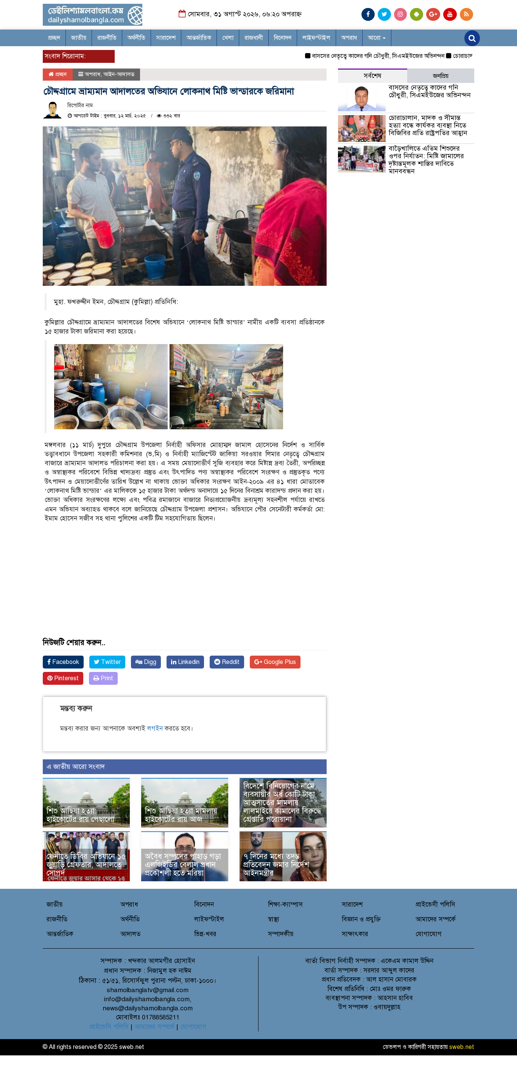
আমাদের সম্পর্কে (436, 919)
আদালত (130, 934)
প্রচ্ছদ (54, 38)
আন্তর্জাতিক (199, 38)
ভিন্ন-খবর (205, 934)
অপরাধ (349, 38)
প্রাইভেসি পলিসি (109, 1027)
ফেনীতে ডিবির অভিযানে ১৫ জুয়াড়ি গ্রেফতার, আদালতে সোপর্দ (86, 865)
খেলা (228, 38)
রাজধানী (253, 38)
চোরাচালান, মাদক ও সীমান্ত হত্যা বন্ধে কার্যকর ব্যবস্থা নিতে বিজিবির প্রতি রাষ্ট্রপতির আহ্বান (428, 125)
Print (106, 678)
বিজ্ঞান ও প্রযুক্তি (361, 919)
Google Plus (279, 662)
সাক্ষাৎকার (355, 934)
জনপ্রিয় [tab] (440, 76)
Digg (149, 662)
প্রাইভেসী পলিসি (435, 904)
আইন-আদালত (118, 74)
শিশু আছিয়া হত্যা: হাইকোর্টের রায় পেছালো (80, 815)
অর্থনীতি (136, 38)
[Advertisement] (185, 586)
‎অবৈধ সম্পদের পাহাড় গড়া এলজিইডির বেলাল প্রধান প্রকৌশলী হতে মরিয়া (183, 865)
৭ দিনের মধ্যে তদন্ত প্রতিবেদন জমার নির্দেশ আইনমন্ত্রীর (276, 865)
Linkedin (187, 662)
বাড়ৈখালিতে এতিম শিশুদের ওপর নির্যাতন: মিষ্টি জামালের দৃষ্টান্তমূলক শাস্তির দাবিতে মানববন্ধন (426, 159)
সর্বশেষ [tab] (373, 76)
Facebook (65, 662)
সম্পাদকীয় (281, 934)
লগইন (155, 728)
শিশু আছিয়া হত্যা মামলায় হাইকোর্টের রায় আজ (181, 815)
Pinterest (66, 678)
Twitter (110, 662)
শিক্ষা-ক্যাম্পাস (285, 904)
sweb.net (461, 1047)
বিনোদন (282, 38)
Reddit (230, 662)
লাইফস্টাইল (316, 38)
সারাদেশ (166, 38)
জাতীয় (78, 38)
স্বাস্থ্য (273, 919)
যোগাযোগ (429, 934)
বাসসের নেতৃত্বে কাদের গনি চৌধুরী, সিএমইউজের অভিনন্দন (362, 56)
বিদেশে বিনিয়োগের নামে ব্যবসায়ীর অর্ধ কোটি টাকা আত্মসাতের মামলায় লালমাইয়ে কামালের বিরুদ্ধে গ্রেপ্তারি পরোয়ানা (282, 802)
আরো (375, 38)
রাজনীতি (107, 38)
